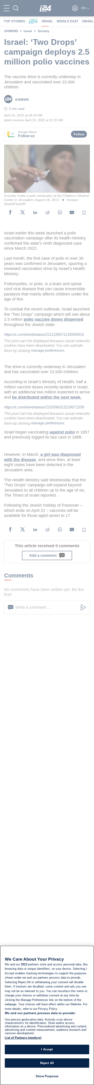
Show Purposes (47, 1076)
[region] (47, 1015)
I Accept (47, 1049)
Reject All (47, 1063)
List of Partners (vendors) (23, 1037)
